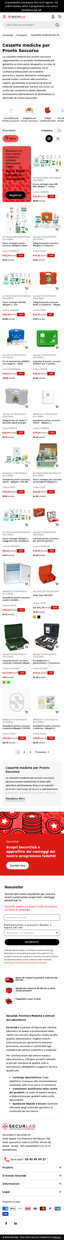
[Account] (53, 17)
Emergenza (22, 35)
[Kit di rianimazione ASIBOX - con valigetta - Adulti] (16, 337)
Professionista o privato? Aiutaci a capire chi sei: (28, 926)
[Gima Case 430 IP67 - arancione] (34, 617)
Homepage (7, 35)
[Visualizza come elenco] (58, 138)
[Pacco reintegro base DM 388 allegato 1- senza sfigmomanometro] (47, 160)
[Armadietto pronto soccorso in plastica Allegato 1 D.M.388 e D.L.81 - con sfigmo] (16, 702)
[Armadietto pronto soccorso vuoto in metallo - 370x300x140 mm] (16, 574)
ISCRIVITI (32, 942)
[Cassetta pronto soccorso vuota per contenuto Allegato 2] (16, 637)
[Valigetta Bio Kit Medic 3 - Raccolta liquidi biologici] (16, 396)
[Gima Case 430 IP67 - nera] (38, 617)
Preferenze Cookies (11, 1202)
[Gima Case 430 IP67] (47, 574)
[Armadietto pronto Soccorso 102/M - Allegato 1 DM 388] (16, 455)
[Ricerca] (57, 25)
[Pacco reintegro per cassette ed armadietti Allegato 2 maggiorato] (47, 455)
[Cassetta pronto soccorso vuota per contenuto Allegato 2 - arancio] (4, 682)
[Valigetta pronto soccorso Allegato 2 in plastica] (47, 219)
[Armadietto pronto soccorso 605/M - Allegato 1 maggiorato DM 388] (47, 396)
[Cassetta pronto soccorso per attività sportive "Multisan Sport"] (47, 515)
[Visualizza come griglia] (49, 138)
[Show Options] (57, 933)
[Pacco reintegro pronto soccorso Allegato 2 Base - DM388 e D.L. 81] (16, 219)
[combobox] (31, 933)
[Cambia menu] (4, 17)
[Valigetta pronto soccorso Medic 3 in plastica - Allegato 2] (47, 278)
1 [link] (17, 752)
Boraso (57, 1237)
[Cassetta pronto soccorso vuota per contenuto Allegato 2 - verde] (8, 682)
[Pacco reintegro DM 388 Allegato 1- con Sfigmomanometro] (16, 278)
